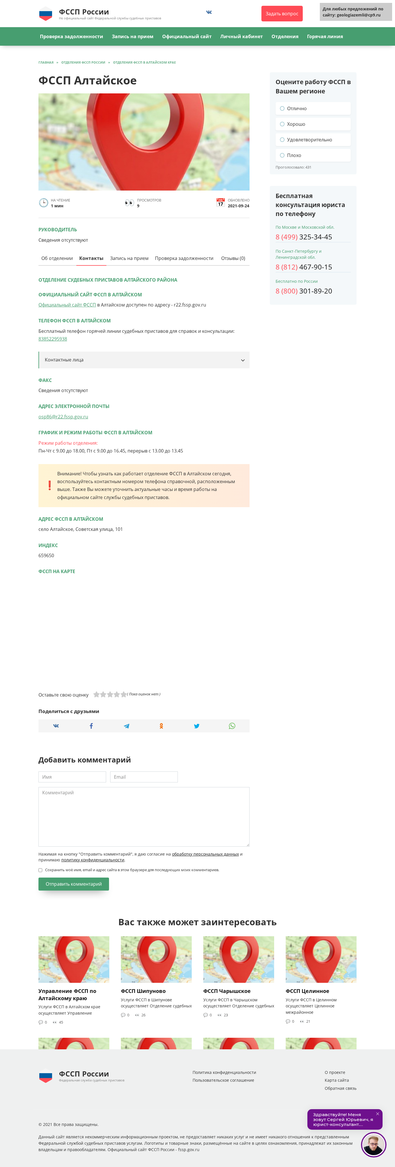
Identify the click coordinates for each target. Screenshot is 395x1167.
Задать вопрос (282, 13)
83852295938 (52, 339)
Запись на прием (133, 36)
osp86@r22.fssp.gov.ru (63, 416)
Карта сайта (337, 1080)
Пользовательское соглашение (223, 1080)
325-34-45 (304, 236)
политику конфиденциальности (92, 860)
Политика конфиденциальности (224, 1072)
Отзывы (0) (233, 258)
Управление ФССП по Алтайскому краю (67, 994)
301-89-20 (304, 291)
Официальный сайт (187, 36)
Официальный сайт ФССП (67, 305)
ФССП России (84, 11)
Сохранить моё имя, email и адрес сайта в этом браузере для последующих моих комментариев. (132, 869)
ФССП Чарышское (227, 990)
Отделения (285, 36)
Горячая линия (325, 36)
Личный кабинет (241, 36)
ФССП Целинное (307, 990)
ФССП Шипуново (143, 990)
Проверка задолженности (71, 36)
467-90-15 (304, 267)
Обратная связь (341, 1088)
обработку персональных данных (205, 854)
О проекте (335, 1072)
